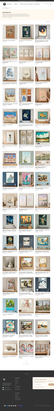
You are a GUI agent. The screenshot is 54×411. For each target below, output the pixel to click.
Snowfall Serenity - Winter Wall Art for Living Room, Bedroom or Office (42, 294)
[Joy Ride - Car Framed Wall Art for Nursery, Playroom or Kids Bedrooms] (10, 116)
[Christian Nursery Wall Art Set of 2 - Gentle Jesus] (42, 305)
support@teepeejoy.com (8, 389)
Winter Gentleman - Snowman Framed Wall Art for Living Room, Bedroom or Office (10, 273)
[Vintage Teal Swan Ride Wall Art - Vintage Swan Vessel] (10, 200)
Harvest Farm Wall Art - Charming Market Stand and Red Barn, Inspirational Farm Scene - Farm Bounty (26, 273)
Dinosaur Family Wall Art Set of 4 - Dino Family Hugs (26, 146)
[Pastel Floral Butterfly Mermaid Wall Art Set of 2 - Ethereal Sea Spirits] (42, 53)
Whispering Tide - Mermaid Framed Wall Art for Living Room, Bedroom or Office (10, 188)
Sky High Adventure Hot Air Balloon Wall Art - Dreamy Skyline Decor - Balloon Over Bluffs (42, 251)
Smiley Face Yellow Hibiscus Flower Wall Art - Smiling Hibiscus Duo (42, 104)
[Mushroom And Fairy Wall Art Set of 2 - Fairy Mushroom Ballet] (10, 53)
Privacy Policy (17, 387)
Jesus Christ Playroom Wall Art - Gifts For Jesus (42, 209)
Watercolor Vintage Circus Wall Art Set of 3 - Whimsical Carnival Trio (42, 357)
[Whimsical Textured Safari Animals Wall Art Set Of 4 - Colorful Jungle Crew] (26, 95)
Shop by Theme (9, 4)
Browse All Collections (48, 405)
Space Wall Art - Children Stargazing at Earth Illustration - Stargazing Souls (10, 251)
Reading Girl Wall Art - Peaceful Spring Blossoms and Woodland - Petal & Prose (25, 315)
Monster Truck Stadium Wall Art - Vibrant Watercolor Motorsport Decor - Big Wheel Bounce (25, 336)
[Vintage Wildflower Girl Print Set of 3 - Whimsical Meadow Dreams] (42, 158)
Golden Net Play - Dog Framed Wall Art (9, 40)
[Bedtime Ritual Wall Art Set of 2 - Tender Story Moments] (26, 347)
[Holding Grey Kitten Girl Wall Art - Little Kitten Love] (10, 137)
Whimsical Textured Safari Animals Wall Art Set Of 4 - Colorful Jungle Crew (26, 104)
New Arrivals (26, 4)
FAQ (15, 384)
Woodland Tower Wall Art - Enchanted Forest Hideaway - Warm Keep (42, 230)
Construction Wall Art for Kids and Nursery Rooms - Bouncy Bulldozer (42, 188)
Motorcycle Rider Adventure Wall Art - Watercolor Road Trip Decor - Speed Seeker (26, 294)
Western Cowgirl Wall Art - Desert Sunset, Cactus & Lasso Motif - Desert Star (25, 230)
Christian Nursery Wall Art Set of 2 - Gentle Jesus (42, 315)
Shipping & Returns (18, 386)
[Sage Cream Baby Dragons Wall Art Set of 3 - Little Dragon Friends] (26, 53)
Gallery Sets (16, 4)
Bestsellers (16, 396)
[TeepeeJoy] (4, 4)
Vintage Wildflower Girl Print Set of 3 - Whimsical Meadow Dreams (41, 167)
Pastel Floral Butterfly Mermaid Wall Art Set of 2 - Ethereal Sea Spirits (42, 62)
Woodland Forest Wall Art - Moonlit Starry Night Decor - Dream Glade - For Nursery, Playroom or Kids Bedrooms (9, 230)
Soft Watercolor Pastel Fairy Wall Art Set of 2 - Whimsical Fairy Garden (26, 209)
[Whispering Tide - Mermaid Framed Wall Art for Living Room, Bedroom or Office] (10, 179)
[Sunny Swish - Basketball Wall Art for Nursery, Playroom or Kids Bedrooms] (10, 305)
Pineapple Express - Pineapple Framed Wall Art (42, 125)
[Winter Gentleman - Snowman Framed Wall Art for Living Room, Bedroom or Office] (10, 263)
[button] (46, 4)
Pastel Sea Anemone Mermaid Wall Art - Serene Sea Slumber (41, 83)
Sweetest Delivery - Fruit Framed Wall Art (9, 356)
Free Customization (37, 4)
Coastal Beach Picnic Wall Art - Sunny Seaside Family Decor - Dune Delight (10, 104)
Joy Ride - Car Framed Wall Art (8, 124)
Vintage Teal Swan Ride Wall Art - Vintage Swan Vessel (9, 209)
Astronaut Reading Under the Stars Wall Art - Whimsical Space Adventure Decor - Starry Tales (26, 125)
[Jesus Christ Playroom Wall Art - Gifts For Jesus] (42, 200)
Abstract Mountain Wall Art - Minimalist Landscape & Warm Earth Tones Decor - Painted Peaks (41, 336)
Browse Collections (18, 399)
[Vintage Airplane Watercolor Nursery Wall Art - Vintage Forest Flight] (26, 74)
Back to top (26, 373)
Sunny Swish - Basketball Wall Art (8, 314)
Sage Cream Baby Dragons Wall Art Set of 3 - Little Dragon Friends (26, 62)
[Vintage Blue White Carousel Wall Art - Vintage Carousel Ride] (10, 284)
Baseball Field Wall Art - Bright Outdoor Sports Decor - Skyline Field (42, 146)
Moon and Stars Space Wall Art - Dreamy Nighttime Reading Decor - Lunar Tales (41, 41)
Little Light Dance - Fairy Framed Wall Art (25, 40)
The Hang (16, 379)
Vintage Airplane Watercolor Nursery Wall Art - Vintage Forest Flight (26, 83)
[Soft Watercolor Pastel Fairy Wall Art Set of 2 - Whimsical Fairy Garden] (26, 200)
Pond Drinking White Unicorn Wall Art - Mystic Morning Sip (26, 188)
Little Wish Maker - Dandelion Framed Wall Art (26, 166)
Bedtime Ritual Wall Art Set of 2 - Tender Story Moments (26, 357)
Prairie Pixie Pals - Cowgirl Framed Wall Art (9, 166)
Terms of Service (17, 389)
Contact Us (17, 381)
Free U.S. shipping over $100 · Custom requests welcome (27, 0)
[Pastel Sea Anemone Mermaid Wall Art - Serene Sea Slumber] (42, 74)
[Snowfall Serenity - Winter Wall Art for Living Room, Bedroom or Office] (42, 284)
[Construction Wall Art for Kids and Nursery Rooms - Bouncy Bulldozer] (42, 179)
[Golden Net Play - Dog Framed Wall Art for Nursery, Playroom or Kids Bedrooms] (10, 31)
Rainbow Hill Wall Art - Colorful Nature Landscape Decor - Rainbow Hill (9, 336)
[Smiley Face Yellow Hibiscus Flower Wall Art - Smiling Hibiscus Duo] (42, 95)
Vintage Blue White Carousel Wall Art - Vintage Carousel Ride (9, 294)
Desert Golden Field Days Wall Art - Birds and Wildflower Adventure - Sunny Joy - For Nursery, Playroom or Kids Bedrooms (42, 273)
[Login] (48, 4)
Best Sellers (22, 4)
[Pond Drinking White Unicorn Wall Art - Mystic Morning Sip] (26, 179)
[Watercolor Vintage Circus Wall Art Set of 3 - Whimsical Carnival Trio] (42, 347)
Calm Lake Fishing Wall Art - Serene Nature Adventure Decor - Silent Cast (26, 251)
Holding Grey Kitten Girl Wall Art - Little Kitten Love (10, 146)
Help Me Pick (31, 4)
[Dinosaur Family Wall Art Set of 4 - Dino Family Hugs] (26, 137)
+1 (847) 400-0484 (7, 387)
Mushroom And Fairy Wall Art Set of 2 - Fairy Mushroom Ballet (10, 62)
